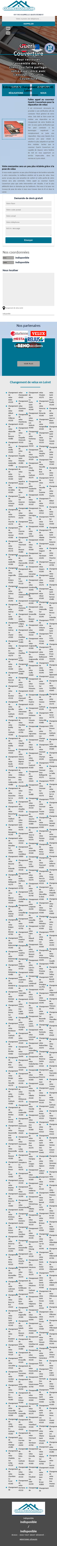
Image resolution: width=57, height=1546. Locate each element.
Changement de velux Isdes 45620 (31, 776)
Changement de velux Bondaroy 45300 (11, 983)
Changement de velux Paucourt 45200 (42, 863)
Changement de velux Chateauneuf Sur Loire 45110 (21, 576)
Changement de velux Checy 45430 (21, 682)
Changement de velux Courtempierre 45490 (21, 1052)
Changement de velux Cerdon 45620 (11, 1377)
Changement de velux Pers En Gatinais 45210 (42, 877)
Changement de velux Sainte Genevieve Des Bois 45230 (42, 1356)
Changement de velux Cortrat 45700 (21, 924)
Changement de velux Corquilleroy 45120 (21, 910)
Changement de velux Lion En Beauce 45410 (31, 951)
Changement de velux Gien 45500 (31, 545)
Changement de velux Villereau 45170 (52, 1312)
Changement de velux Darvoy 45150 (21, 1178)
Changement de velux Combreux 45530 (21, 865)
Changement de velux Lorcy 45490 (31, 994)
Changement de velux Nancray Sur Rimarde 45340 (42, 408)
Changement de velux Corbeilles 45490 (21, 897)
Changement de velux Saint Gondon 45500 (42, 1396)
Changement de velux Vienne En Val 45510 (52, 1212)
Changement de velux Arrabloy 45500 (11, 488)
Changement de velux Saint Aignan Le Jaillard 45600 (42, 1164)
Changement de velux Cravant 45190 (21, 1078)
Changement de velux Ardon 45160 (11, 474)
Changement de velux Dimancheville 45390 (21, 1205)
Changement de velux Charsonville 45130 (21, 561)
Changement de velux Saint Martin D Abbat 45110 (52, 494)
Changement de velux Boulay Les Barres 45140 (11, 1115)
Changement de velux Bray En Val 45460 (11, 1200)
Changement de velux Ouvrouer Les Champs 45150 (42, 733)
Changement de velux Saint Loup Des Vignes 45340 (52, 455)
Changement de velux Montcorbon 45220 (31, 1368)
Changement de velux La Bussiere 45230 (11, 1335)
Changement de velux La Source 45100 (52, 1462)
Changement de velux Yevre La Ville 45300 (52, 1399)
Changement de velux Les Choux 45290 (21, 792)
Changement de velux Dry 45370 (21, 1272)
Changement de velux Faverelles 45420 (21, 1424)
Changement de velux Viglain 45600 (52, 1227)
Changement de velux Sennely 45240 (52, 821)
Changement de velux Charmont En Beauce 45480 (21, 545)
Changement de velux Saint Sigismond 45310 (52, 671)
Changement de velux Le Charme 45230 (21, 528)
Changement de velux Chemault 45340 (21, 696)
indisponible (18, 28)
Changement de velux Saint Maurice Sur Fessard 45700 (52, 556)
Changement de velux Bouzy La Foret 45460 (11, 1169)
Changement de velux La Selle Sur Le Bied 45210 (52, 791)
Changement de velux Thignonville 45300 (52, 990)
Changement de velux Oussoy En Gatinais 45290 (42, 702)
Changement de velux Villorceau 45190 (52, 1339)
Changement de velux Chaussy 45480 (21, 669)
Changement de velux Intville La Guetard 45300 (31, 760)
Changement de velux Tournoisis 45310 (52, 1071)
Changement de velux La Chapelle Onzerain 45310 (21, 435)
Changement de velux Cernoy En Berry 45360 (11, 1392)
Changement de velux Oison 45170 (42, 580)
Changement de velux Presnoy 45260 (42, 969)
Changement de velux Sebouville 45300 (52, 744)
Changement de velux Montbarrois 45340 (31, 1342)
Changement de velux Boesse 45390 (11, 911)
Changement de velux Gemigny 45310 (31, 500)
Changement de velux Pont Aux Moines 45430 (52, 1479)
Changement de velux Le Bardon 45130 (11, 692)
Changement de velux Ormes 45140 (42, 639)
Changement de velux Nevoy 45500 (42, 522)
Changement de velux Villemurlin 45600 (52, 1280)
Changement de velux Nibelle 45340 (42, 535)
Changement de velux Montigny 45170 (31, 1409)
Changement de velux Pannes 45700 (42, 836)
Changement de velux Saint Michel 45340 (52, 575)
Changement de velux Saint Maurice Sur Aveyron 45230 (52, 536)
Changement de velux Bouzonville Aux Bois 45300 (11, 1133)
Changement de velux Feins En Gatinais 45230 (21, 1456)
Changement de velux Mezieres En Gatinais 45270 (31, 1285)
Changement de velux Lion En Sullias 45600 (31, 966)
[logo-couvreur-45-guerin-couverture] (19, 6)
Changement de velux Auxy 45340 (11, 664)
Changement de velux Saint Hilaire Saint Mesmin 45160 (42, 1434)
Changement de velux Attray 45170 (11, 546)
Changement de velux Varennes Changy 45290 (52, 1162)
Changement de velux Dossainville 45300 (21, 1245)
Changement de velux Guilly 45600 (31, 670)
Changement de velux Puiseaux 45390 (42, 998)
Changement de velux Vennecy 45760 (52, 1177)
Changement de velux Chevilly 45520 (21, 741)
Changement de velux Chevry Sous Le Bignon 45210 (21, 757)
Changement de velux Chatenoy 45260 (21, 606)
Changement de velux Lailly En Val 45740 (31, 890)
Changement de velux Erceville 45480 (21, 1344)
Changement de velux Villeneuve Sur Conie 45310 (52, 1296)
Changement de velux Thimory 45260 (52, 1004)
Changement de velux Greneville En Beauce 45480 (31, 614)
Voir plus (28, 364)
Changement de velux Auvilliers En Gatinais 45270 (11, 648)
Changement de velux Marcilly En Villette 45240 (31, 1091)
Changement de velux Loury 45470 (31, 1021)
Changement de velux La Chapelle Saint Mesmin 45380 (21, 454)
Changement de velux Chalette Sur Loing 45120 (11, 1458)
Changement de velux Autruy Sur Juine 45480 (11, 612)
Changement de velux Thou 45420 (52, 1030)
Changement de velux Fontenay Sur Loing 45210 (31, 439)
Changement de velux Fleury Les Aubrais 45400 (31, 420)
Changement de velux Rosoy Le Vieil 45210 (42, 1112)
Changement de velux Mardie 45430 (31, 1107)
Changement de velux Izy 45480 (31, 790)
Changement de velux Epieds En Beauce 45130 (21, 1328)
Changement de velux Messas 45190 (31, 1233)
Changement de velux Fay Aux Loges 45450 (21, 1439)
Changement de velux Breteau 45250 (11, 1215)
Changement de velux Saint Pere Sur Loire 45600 (52, 632)
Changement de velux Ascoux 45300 (11, 533)
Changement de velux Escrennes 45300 (21, 1371)
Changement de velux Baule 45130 (11, 762)
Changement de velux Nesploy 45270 (42, 451)
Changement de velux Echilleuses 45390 (21, 1286)
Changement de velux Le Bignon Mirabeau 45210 (11, 895)
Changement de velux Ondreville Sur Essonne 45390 (42, 609)
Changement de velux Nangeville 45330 (42, 424)
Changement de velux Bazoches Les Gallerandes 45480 (11, 777)
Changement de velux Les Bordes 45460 (11, 1048)
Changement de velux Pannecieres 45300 (42, 822)
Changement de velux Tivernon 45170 (52, 1057)
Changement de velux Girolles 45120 (31, 558)
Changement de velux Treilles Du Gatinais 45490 (52, 1100)
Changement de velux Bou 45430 (11, 1062)
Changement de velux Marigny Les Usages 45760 (31, 1159)
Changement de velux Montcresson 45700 (31, 1382)
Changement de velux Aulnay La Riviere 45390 (11, 593)
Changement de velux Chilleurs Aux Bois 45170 (21, 775)
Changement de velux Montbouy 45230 (31, 1355)
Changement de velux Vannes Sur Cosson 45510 (52, 1145)
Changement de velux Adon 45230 (11, 397)
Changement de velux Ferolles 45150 (21, 1472)
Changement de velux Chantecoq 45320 (21, 419)
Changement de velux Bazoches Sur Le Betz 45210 (11, 795)
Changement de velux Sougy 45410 (52, 875)
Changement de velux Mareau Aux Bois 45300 (31, 1122)
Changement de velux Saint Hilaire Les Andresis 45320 (42, 1414)
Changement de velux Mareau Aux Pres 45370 (31, 1140)
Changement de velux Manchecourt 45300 (31, 1075)
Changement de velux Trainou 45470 (52, 1084)
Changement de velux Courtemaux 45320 (21, 1038)
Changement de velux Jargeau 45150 (31, 803)
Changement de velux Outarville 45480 (42, 718)
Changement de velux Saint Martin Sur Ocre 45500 (52, 515)
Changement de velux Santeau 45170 (52, 699)
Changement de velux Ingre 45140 (31, 745)
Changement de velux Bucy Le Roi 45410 (11, 1301)
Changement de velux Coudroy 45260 (21, 950)
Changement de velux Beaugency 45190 (11, 830)
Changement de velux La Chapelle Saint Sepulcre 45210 (21, 475)
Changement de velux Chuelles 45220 (21, 807)
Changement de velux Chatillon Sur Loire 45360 (21, 653)
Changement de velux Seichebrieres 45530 (52, 758)
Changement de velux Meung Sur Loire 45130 (31, 1249)
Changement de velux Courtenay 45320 (21, 1065)
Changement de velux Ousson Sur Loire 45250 (42, 684)
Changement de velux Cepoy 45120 (11, 1350)
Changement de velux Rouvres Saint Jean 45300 (42, 1077)
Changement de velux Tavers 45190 (52, 940)
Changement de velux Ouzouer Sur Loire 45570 (42, 788)
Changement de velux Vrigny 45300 (52, 1384)
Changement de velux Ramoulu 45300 (42, 1030)
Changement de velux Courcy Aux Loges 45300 (21, 1006)
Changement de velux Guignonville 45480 (31, 657)
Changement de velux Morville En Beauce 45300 (31, 1456)
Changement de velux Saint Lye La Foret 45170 (52, 475)
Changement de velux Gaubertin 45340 (31, 486)
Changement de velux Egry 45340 (21, 1299)
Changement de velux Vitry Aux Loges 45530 (52, 1368)
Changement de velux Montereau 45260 (31, 1395)
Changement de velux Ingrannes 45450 (31, 731)
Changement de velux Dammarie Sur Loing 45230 (21, 1144)
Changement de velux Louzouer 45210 (31, 1035)
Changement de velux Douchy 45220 (21, 1259)
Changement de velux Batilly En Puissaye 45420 (11, 746)
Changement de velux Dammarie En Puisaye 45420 (21, 1126)
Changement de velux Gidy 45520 (31, 531)
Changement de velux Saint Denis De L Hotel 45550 (42, 1260)
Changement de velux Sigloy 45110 (52, 848)
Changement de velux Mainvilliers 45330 (31, 1048)
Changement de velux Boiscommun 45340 (11, 943)
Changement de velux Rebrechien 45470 (42, 1043)
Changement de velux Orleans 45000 (42, 625)
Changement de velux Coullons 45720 (21, 964)
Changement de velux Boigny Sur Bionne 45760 (11, 927)
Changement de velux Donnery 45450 (21, 1219)
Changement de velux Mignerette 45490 (31, 1315)
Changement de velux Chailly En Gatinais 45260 (11, 1426)
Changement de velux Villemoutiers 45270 (52, 1267)
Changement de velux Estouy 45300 (21, 1398)
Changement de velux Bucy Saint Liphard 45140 (11, 1318)
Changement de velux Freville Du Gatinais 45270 (31, 470)
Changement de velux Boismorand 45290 (11, 956)
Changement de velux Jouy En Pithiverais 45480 (31, 818)
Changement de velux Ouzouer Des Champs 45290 (42, 752)
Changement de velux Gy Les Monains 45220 (31, 685)
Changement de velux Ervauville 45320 (21, 1357)
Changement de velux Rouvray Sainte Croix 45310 (42, 1059)
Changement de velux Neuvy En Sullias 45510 (42, 506)
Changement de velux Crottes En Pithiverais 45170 (21, 1094)
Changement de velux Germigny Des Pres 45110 (31, 515)
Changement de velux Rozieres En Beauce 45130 (42, 1095)
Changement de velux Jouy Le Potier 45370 (31, 834)
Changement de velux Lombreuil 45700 (31, 981)
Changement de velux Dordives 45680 (21, 1232)
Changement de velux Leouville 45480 (31, 918)
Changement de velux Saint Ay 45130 (42, 1183)
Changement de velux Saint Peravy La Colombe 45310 (52, 611)
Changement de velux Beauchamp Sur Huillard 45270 (11, 814)
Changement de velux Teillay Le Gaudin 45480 (52, 956)
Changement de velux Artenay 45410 (11, 501)
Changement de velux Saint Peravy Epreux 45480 (52, 592)
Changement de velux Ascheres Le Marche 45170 (11, 517)
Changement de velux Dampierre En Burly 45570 (21, 1162)
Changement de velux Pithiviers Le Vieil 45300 (42, 922)
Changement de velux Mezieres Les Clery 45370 (31, 1267)
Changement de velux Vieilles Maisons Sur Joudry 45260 (52, 1193)
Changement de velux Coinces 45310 (21, 838)
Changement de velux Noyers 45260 (42, 567)
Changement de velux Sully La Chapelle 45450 (52, 889)
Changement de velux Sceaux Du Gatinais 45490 (52, 728)
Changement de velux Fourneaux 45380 (52, 1447)
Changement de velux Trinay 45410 (52, 1129)
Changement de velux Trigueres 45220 (52, 1116)
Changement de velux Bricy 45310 (11, 1260)
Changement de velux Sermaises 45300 (52, 834)
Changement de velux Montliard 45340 (31, 1422)
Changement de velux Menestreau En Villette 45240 (31, 1204)
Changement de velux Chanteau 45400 (21, 406)
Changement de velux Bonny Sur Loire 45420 (11, 1012)
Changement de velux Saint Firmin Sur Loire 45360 (42, 1320)
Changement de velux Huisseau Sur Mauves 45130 (31, 715)
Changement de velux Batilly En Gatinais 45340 (11, 727)
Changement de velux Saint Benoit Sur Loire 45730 (42, 1201)
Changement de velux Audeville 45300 (11, 559)
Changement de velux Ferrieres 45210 (21, 1485)
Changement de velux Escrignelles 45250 (21, 1384)
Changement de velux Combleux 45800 (21, 852)
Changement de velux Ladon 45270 (31, 875)
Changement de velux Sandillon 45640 (52, 686)
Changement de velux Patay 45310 (42, 849)
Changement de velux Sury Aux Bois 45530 (52, 924)
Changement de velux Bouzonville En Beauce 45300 (11, 1151)
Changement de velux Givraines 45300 (31, 572)
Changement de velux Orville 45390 (42, 668)
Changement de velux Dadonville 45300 (21, 1110)
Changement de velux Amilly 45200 (11, 447)
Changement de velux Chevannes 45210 (21, 709)
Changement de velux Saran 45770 (52, 712)
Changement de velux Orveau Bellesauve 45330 (42, 653)
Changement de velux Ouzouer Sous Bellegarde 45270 (42, 770)
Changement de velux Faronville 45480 (21, 1411)
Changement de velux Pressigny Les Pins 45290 (42, 983)
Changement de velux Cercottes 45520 (11, 1363)
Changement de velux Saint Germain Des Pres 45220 (42, 1377)
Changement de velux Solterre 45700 (52, 861)
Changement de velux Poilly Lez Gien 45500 (42, 939)
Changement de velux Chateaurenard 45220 (21, 592)
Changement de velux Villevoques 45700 (52, 1325)
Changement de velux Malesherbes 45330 (31, 1061)
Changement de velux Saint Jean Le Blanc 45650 (52, 416)
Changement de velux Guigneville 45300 (31, 643)
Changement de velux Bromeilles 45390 (11, 1273)
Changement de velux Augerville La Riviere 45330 (11, 575)
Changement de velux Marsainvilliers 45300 (31, 1175)
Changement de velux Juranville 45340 (31, 848)
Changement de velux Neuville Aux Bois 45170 (42, 467)
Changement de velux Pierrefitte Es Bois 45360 (42, 893)
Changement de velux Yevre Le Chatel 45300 (52, 1415)
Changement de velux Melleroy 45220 (31, 1188)
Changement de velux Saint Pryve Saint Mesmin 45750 (52, 652)
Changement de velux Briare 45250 (11, 1228)
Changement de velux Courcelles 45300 (21, 991)
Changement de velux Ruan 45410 (42, 1127)
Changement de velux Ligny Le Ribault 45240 (31, 933)
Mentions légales (28, 1539)
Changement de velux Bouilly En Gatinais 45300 (11, 1096)
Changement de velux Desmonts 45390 (21, 1192)
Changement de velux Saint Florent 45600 (42, 1339)
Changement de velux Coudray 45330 (21, 937)
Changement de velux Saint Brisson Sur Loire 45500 (42, 1222)
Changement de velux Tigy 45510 (52, 1044)
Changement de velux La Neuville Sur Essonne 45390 (42, 486)
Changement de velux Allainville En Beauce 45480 (11, 431)
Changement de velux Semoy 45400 (52, 807)
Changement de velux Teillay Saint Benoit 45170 (52, 974)
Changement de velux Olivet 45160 (42, 594)
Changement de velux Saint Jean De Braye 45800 (42, 1476)
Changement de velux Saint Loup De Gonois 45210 (52, 435)
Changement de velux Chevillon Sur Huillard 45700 (21, 725)
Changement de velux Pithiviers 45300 (42, 908)
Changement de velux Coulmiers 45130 (21, 977)
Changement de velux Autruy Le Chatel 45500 (11, 630)
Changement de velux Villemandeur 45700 (52, 1253)
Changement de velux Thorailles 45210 (52, 1017)
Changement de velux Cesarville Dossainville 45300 (11, 1409)
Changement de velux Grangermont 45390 (31, 598)
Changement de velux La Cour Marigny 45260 (21, 1024)
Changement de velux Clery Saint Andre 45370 (21, 822)
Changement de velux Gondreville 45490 (31, 585)
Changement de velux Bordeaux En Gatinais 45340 (11, 1031)
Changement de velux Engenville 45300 (21, 1312)
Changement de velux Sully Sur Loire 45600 (52, 906)
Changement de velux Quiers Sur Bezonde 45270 (42, 1014)
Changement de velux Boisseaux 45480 (11, 970)
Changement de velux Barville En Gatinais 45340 (11, 709)
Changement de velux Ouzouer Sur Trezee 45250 (42, 806)
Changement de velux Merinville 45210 (31, 1220)
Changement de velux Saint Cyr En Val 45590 (42, 1241)
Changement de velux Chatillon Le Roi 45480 (21, 636)
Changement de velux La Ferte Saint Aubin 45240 (31, 401)
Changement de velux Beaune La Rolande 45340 (11, 864)
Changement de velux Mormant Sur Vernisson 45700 (31, 1438)
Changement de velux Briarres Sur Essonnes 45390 (11, 1244)
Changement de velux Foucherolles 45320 (31, 455)
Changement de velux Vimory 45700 (52, 1352)
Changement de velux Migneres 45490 (31, 1301)
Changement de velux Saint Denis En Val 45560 (42, 1280)
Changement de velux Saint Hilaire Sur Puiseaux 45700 (42, 1455)
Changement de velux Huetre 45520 (31, 700)
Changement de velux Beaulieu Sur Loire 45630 (11, 845)
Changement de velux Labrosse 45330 (11, 1286)
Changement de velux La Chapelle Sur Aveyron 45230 (21, 496)
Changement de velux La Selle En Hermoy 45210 (52, 773)
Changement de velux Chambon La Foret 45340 (11, 1476)
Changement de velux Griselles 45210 (31, 630)
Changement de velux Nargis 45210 (42, 438)
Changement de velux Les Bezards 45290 (52, 1433)
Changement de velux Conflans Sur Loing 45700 (21, 881)
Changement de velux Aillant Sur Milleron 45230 (11, 413)
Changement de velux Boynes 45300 (11, 1185)
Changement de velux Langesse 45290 (31, 904)
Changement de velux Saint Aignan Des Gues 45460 (42, 1144)
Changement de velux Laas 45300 (31, 862)
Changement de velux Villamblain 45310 (52, 1240)
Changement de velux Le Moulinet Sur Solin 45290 (31, 1475)
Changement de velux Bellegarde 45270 (11, 880)
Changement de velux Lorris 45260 (31, 1008)
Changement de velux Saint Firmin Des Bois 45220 (42, 1299)
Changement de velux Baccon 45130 (11, 677)
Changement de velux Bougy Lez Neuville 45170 (11, 1078)
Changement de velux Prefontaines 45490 (42, 955)
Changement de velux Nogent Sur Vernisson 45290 (42, 551)
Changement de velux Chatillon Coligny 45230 (21, 620)
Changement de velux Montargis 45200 (31, 1328)
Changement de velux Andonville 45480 (11, 461)
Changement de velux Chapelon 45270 (21, 513)
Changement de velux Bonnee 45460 (11, 997)
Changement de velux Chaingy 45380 (11, 1442)
